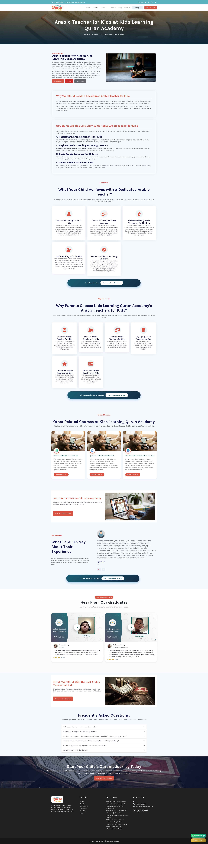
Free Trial (152, 8)
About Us (83, 804)
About (95, 8)
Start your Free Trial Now (112, 283)
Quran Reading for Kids (114, 822)
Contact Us (83, 808)
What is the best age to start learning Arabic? (79, 731)
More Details (58, 81)
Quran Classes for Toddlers (115, 819)
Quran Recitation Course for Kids (117, 824)
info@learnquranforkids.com (76, 2)
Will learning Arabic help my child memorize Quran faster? (85, 745)
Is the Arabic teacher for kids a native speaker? (80, 727)
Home (88, 8)
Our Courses (84, 806)
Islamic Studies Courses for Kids (117, 810)
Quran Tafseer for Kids (114, 826)
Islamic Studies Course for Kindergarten (115, 807)
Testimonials (80, 81)
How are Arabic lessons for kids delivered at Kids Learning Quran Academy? (91, 741)
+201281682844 (58, 2)
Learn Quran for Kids (97, 841)
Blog (120, 8)
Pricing (136, 8)
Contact (127, 8)
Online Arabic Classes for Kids (116, 801)
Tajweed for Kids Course (114, 829)
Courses (103, 8)
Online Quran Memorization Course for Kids (117, 816)
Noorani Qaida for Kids (114, 813)
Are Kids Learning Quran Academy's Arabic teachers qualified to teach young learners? (95, 736)
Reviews (113, 8)
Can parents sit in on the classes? (75, 750)
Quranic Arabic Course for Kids (117, 804)
